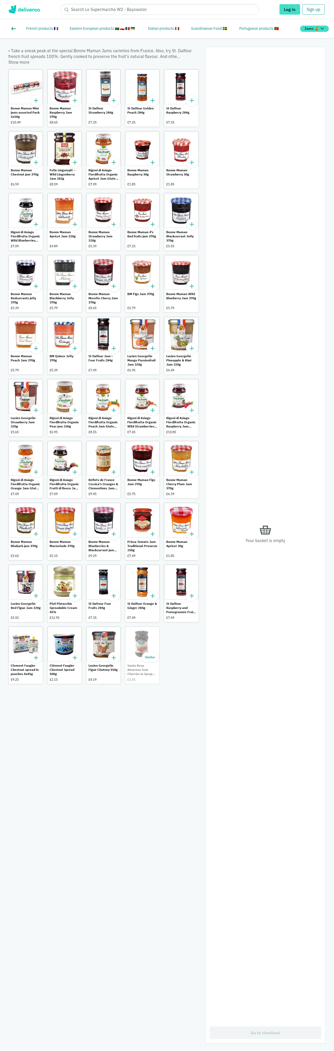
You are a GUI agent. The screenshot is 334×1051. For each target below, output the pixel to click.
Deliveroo (24, 9)
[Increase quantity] (36, 100)
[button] (26, 98)
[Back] (14, 28)
